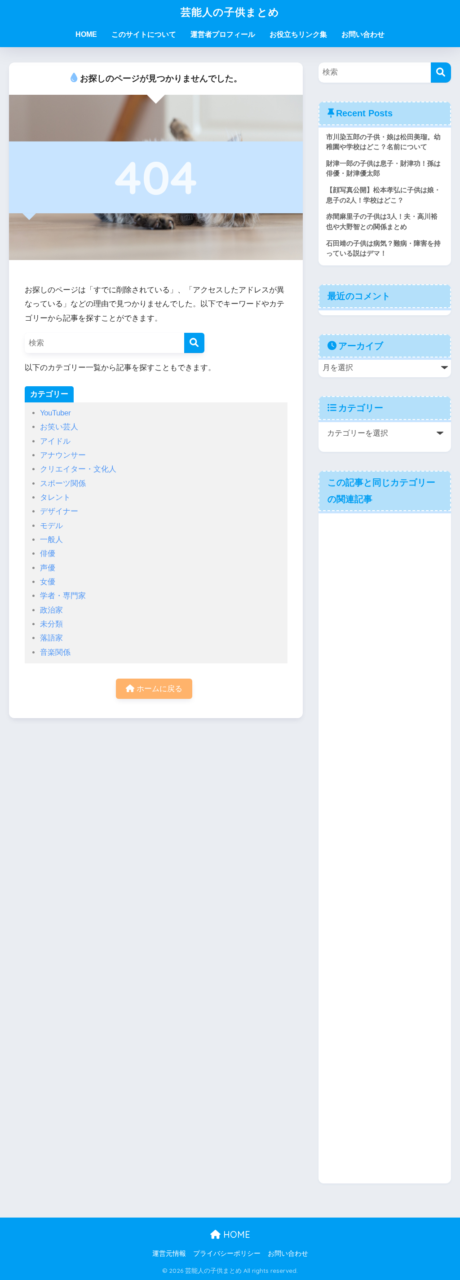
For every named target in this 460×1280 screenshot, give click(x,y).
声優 (47, 568)
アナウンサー (63, 455)
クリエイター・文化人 (78, 469)
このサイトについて (143, 34)
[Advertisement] (385, 847)
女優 (47, 582)
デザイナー (59, 511)
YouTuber (55, 413)
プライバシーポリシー (227, 1253)
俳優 (47, 553)
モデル (51, 525)
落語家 (51, 638)
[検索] (194, 343)
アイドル (55, 441)
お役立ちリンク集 (298, 34)
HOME (86, 34)
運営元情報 (169, 1253)
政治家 (51, 610)
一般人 (51, 539)
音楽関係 (55, 652)
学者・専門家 (63, 595)
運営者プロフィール (222, 34)
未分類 (51, 624)
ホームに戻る (158, 688)
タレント (55, 497)
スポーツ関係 (63, 483)
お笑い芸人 (59, 427)
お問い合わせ (363, 34)
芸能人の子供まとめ (230, 11)
